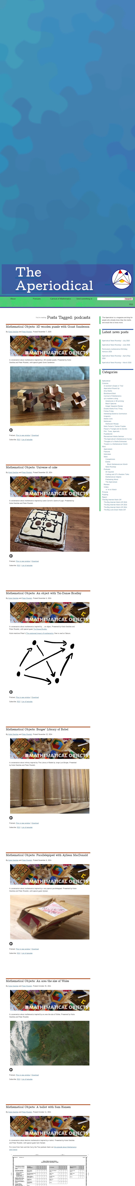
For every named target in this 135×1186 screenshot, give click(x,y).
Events (107, 462)
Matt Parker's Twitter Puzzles (115, 426)
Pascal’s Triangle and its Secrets (115, 429)
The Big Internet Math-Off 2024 (115, 507)
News (105, 457)
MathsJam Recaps (111, 424)
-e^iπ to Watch (111, 490)
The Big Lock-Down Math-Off (115, 510)
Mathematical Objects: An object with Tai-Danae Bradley (43, 593)
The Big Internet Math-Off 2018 (115, 502)
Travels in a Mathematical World (115, 444)
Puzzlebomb (108, 434)
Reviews (106, 485)
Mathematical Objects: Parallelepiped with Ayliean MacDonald (47, 855)
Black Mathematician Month (117, 464)
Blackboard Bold (110, 394)
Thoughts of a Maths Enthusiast (115, 442)
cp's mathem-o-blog (111, 399)
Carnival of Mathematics (60, 299)
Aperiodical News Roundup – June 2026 (116, 345)
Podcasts (37, 299)
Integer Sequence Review (114, 406)
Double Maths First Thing (113, 409)
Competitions (110, 459)
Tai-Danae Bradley (40, 629)
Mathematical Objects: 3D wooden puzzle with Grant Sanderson (47, 327)
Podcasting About (111, 479)
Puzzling (105, 495)
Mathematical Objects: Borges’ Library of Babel (37, 729)
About (13, 299)
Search (128, 299)
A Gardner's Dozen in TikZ (113, 386)
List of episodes (27, 440)
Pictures (105, 492)
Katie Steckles (13, 332)
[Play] (11, 431)
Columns (105, 383)
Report (104, 497)
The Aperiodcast (111, 482)
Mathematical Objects (113, 477)
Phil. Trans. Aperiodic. (112, 431)
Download (35, 435)
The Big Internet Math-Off (111, 500)
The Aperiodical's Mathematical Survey (118, 439)
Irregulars (107, 416)
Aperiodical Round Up (111, 388)
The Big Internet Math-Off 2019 (115, 505)
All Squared (109, 472)
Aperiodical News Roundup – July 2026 (116, 341)
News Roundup (110, 467)
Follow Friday (109, 411)
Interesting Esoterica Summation (115, 414)
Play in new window (23, 435)
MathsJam (107, 421)
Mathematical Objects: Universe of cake (31, 467)
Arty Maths (108, 391)
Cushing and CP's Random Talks (117, 474)
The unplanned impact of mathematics (39, 633)
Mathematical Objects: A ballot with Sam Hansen (38, 1107)
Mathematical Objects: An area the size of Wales (37, 981)
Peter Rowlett (27, 332)
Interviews (107, 454)
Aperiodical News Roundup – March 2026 (116, 363)
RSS (131, 304)
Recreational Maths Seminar (114, 437)
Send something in (84, 299)
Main (104, 447)
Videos (106, 487)
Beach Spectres (110, 404)
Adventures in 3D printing (114, 401)
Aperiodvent (108, 449)
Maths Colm (108, 419)
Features (107, 452)
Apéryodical (106, 381)
